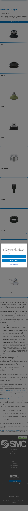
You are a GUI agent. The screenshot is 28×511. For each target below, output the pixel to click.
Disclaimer (16, 252)
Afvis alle (14, 256)
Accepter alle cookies (14, 260)
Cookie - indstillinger (14, 264)
